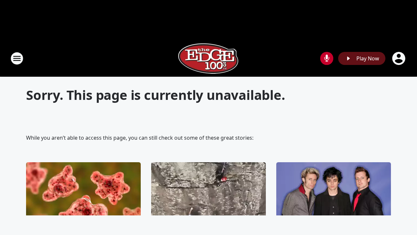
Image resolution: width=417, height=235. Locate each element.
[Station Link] (208, 58)
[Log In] (399, 58)
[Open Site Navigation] (16, 58)
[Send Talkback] (326, 58)
